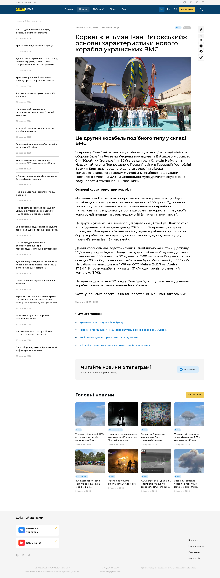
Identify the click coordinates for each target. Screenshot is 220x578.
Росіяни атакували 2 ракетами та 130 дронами (109, 337)
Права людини (115, 430)
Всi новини (33, 21)
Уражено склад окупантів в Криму (102, 322)
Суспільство (81, 476)
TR (175, 9)
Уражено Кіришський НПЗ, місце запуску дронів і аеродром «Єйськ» (123, 329)
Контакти (193, 540)
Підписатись (187, 9)
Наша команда (196, 546)
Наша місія (194, 558)
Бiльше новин (195, 395)
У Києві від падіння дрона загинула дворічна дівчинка (115, 345)
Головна (69, 9)
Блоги (125, 9)
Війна (178, 28)
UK (161, 9)
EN (168, 9)
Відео (113, 9)
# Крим (187, 28)
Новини (83, 9)
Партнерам (194, 552)
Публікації (98, 9)
